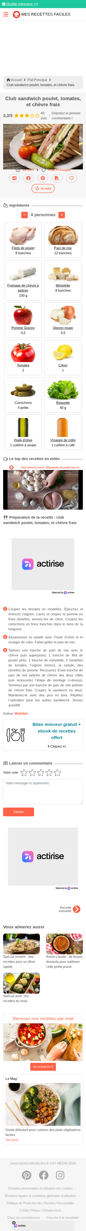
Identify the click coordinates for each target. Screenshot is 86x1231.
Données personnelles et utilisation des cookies (40, 1188)
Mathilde (21, 713)
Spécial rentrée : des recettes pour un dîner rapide (19, 961)
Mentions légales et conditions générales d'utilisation (40, 1196)
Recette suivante (65, 909)
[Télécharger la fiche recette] (57, 178)
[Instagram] (60, 1175)
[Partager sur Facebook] (28, 178)
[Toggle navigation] (6, 14)
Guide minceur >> (22, 4)
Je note (45, 188)
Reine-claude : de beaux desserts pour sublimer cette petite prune (64, 961)
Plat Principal (37, 80)
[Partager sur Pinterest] (42, 178)
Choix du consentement (23, 1217)
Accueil (16, 80)
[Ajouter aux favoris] (71, 178)
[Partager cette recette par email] (14, 178)
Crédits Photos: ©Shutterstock (40, 1210)
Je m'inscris (42, 1066)
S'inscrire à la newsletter (62, 1217)
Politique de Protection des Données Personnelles (40, 1203)
